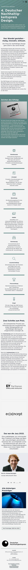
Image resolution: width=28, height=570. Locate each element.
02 (11, 482)
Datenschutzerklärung (13, 566)
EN (23, 1)
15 (19, 482)
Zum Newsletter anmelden (13, 563)
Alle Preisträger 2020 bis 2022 (11, 528)
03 (14, 482)
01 (8, 482)
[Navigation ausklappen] (26, 1)
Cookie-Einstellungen (13, 567)
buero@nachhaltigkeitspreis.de (15, 560)
